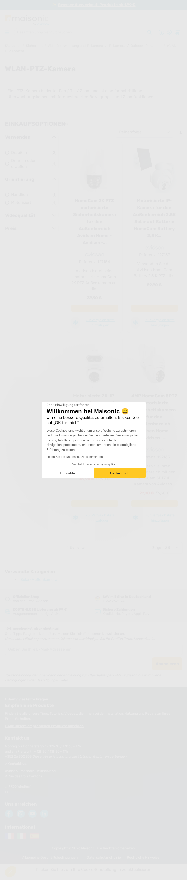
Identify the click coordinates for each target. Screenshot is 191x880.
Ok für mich (120, 473)
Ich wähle (67, 473)
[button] (10, 872)
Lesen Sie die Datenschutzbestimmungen (75, 457)
